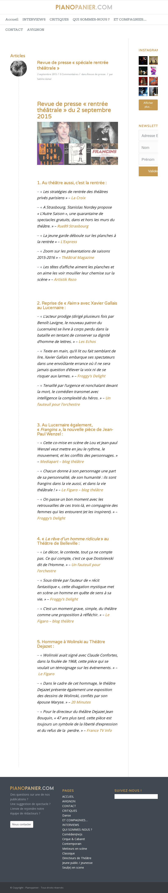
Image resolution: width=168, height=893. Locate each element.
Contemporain (71, 844)
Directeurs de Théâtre (76, 858)
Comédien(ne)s (72, 834)
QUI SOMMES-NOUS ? (91, 19)
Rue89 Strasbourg (72, 226)
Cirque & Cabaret (73, 839)
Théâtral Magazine (77, 257)
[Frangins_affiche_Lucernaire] (104, 154)
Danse (66, 815)
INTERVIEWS (34, 19)
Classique (68, 853)
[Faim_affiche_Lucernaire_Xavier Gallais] (104, 133)
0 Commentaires (69, 74)
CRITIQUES (59, 19)
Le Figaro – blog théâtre (82, 489)
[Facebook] (129, 9)
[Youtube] (149, 9)
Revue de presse (96, 74)
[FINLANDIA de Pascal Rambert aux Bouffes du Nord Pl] (153, 91)
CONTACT (14, 30)
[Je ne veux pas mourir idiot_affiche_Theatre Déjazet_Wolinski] (77, 154)
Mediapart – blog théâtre (62, 461)
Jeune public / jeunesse (77, 863)
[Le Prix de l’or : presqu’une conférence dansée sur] (153, 60)
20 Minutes (81, 702)
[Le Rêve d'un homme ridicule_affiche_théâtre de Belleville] (50, 154)
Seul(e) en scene (73, 867)
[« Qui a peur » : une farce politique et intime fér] (143, 70)
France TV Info (99, 730)
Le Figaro (46, 673)
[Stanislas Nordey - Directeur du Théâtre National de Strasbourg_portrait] (64, 133)
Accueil (11, 19)
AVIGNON (35, 30)
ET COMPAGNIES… (130, 19)
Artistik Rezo (65, 279)
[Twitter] (139, 9)
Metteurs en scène (74, 849)
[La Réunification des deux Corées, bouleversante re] (153, 70)
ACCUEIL (68, 796)
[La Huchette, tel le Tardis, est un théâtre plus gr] (143, 60)
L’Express (68, 241)
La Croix (78, 197)
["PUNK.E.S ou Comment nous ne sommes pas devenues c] (143, 91)
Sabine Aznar (44, 78)
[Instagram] (159, 9)
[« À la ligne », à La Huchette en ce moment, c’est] (153, 81)
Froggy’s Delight (91, 375)
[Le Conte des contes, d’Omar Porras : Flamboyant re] (143, 81)
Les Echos (87, 341)
